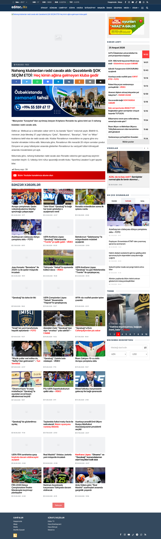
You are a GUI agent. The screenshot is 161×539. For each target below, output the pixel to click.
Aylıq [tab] (142, 201)
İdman (109, 8)
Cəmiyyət (63, 8)
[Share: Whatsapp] (37, 81)
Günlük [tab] (114, 201)
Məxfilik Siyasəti (19, 530)
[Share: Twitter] (26, 81)
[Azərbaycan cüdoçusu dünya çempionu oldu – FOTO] (128, 215)
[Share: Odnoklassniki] (79, 81)
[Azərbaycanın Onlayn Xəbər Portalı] (20, 6)
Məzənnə (51, 530)
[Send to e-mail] (90, 81)
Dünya (72, 8)
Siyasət (44, 8)
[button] (100, 81)
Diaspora (118, 8)
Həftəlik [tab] (128, 201)
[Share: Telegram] (58, 81)
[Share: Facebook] (16, 81)
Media (126, 8)
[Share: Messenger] (47, 81)
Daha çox (58, 505)
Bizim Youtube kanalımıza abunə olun (35, 175)
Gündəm (53, 8)
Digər (134, 8)
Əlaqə (120, 2)
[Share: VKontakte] (69, 81)
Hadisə (80, 8)
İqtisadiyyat (90, 8)
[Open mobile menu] (142, 7)
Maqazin (101, 8)
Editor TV (51, 521)
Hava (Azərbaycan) (54, 524)
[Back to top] (154, 532)
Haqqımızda (112, 2)
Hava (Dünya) (52, 527)
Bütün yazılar (128, 142)
